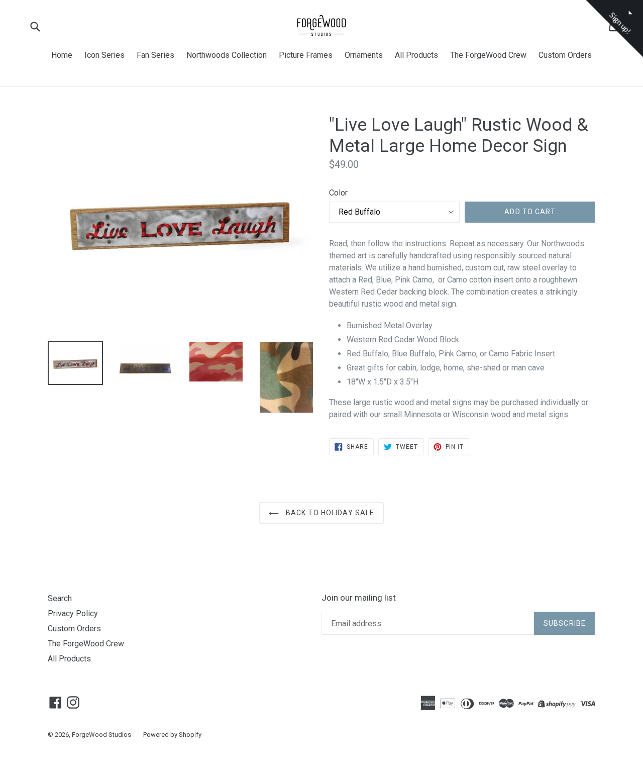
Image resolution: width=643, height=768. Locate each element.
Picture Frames (306, 55)
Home (61, 55)
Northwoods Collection (226, 55)
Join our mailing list (359, 598)
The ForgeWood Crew (488, 55)
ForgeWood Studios (101, 734)
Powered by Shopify (172, 734)
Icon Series (104, 55)
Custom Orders (565, 55)
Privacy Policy (73, 613)
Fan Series (155, 55)
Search (60, 598)
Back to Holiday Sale (329, 513)
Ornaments (364, 55)
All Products (416, 55)
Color (338, 193)
